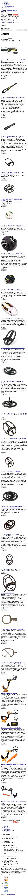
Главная (6, 2)
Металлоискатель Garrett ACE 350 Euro (11, 728)
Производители (10, 22)
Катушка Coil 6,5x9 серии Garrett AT (10, 534)
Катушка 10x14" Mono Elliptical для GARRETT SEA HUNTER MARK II (13, 173)
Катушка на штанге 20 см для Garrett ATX (12, 629)
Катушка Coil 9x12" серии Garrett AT (10, 569)
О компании (7, 3)
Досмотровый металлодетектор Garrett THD (12, 136)
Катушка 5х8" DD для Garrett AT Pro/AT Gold (12, 348)
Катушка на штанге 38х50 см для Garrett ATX (13, 662)
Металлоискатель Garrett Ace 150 (9, 693)
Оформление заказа (7, 29)
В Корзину (3, 78)
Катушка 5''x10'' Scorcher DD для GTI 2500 (12, 318)
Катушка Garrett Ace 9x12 (7, 593)
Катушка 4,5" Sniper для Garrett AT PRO (11, 253)
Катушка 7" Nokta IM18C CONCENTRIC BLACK (14, 413)
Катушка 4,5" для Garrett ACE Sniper (10, 289)
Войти (2, 10)
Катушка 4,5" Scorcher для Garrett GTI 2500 (12, 225)
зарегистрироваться (12, 10)
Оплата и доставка (9, 6)
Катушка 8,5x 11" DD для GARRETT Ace (12, 471)
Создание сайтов (10, 894)
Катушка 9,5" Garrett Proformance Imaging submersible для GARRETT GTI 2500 (11, 507)
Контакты (6, 7)
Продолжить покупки (21, 29)
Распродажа (7, 4)
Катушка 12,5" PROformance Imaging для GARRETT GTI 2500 (11, 199)
